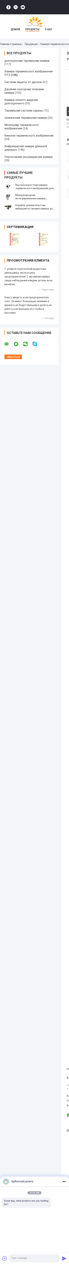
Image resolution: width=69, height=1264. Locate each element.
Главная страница (10, 44)
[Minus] (64, 1181)
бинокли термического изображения (28, 135)
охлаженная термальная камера (25, 117)
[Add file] (4, 1258)
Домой (15, 29)
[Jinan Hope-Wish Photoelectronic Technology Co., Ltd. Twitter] (15, 7)
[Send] (64, 1258)
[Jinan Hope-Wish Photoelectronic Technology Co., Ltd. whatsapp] (18, 344)
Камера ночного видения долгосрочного (21, 101)
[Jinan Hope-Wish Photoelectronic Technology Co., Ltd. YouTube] (23, 7)
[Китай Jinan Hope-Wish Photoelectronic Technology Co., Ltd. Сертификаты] (14, 239)
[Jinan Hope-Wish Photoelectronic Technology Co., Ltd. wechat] (27, 344)
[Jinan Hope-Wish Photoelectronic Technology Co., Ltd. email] (8, 344)
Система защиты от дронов (23, 82)
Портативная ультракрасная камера (28, 157)
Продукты (32, 29)
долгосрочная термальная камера (26, 60)
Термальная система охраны (23, 110)
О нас (48, 29)
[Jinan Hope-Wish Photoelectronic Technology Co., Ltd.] (34, 21)
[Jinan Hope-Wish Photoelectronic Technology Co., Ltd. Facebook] (8, 7)
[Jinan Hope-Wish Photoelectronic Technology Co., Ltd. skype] (37, 344)
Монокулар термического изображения (21, 126)
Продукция (31, 44)
